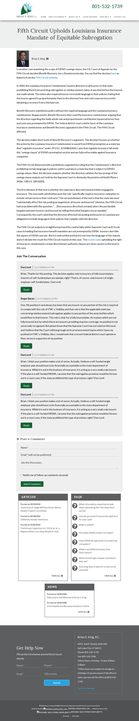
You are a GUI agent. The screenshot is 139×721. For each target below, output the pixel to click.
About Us (73, 17)
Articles (28, 497)
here (113, 73)
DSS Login (75, 716)
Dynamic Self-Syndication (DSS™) (86, 712)
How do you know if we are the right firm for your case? (98, 518)
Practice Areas (56, 17)
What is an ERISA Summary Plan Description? (94, 551)
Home (43, 17)
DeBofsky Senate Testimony (34, 519)
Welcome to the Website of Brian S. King (66, 597)
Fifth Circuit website (46, 77)
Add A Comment (32, 484)
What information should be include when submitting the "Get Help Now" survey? (97, 507)
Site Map (66, 716)
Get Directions (85, 688)
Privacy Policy (95, 706)
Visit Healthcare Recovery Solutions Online (68, 606)
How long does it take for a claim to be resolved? (97, 568)
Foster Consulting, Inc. (79, 709)
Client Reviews (90, 17)
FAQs (78, 497)
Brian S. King (38, 58)
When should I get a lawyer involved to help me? (97, 560)
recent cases (94, 239)
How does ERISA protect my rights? (96, 532)
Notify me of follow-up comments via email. (45, 475)
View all (56, 576)
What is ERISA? (86, 524)
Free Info (104, 17)
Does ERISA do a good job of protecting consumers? (98, 542)
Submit (56, 682)
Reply (26, 289)
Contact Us (119, 17)
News (52, 587)
